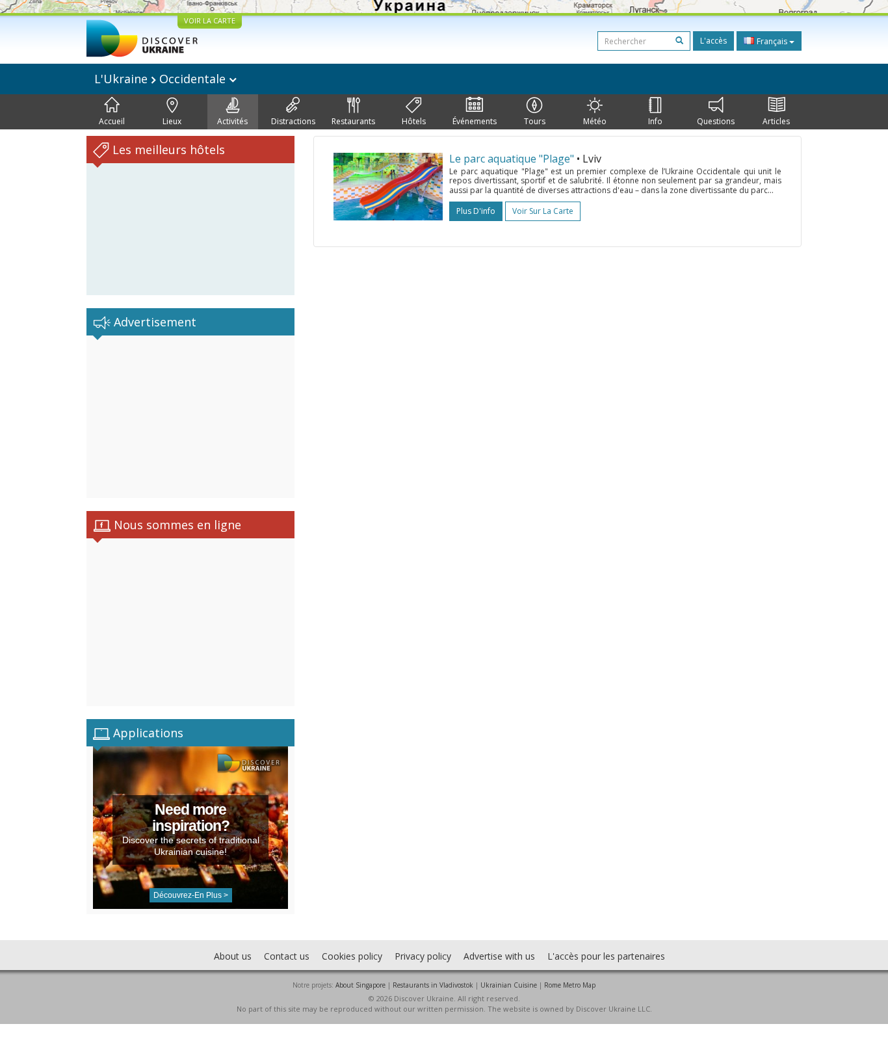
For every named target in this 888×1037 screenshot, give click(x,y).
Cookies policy (352, 956)
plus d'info (475, 211)
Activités (232, 121)
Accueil (112, 121)
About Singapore (360, 985)
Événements (474, 121)
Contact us (286, 956)
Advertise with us (499, 956)
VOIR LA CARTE (209, 20)
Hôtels (414, 121)
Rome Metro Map (569, 985)
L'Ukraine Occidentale (161, 78)
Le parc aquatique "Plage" (511, 158)
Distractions (293, 121)
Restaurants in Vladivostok (433, 985)
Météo (595, 121)
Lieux (172, 121)
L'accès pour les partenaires (606, 956)
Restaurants (353, 121)
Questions (716, 121)
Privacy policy (423, 956)
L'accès (713, 40)
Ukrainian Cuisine (508, 985)
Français (772, 41)
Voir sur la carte (542, 211)
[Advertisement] (190, 416)
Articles (776, 121)
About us (233, 956)
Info (655, 121)
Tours (534, 121)
